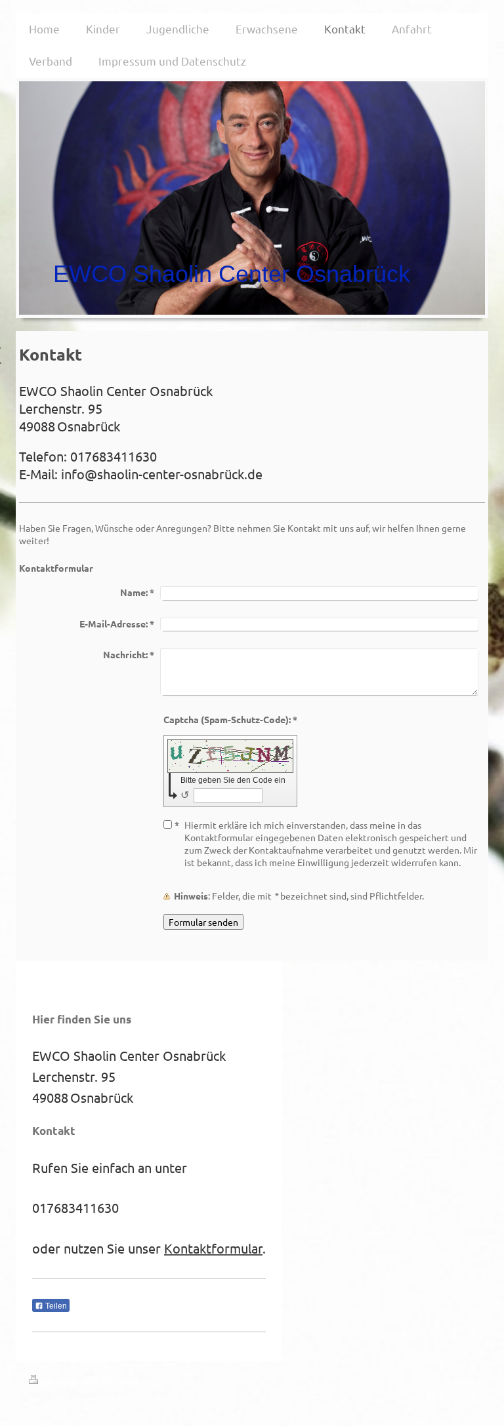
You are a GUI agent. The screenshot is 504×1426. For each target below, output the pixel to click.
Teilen (55, 1306)
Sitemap (121, 1380)
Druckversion (70, 1380)
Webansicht (450, 1393)
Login (463, 1380)
